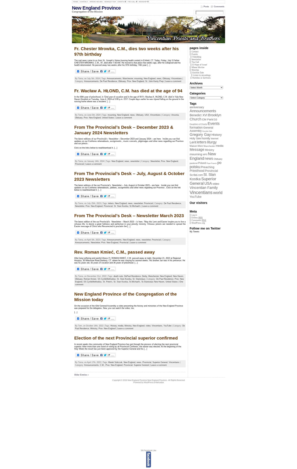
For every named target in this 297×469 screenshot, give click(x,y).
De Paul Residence (108, 81)
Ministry (128, 326)
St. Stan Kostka (121, 206)
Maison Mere (196, 146)
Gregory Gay (200, 135)
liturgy (212, 142)
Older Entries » (81, 375)
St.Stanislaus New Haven (152, 282)
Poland (202, 163)
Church (195, 119)
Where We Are (198, 67)
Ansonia (175, 115)
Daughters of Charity (198, 124)
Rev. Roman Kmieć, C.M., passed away (114, 252)
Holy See (195, 138)
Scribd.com (196, 174)
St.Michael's (134, 206)
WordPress (148, 382)
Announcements (114, 78)
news (159, 78)
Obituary (166, 78)
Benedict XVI (198, 115)
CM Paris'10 (209, 119)
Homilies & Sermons (201, 78)
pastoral (194, 163)
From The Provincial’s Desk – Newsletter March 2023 (129, 215)
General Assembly (201, 129)
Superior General (160, 362)
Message (197, 150)
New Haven (178, 276)
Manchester (128, 78)
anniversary (197, 107)
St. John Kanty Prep (154, 81)
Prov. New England (135, 81)
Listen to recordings (202, 75)
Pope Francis (212, 163)
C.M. (102, 365)
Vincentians (176, 78)
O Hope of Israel (199, 65)
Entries (197, 218)
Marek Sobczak (115, 362)
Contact (195, 51)
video (148, 326)
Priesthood (197, 170)
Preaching (207, 167)
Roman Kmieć (90, 279)
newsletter (135, 161)
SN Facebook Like (148, 450)
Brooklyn (214, 115)
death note (118, 276)
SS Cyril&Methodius (107, 279)
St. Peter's (107, 282)
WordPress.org (198, 223)
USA (147, 115)
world (217, 192)
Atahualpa (159, 382)
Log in (194, 215)
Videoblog (196, 57)
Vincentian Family (204, 188)
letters (111, 203)
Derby (144, 276)
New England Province (96, 8)
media (120, 326)
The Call (195, 62)
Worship (195, 70)
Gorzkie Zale (207, 131)
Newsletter (155, 161)
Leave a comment (173, 81)
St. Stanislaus (139, 279)
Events (195, 54)
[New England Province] (148, 30)
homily (206, 138)
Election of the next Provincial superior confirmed (126, 338)
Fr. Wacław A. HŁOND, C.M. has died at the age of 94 (128, 90)
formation (196, 127)
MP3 (205, 154)
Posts (206, 6)
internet (214, 138)
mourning (138, 78)
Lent (193, 142)
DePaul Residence (132, 276)
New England (149, 78)
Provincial (79, 164)
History (113, 326)
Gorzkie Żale (198, 72)
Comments (219, 6)
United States (108, 118)
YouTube (167, 326)
